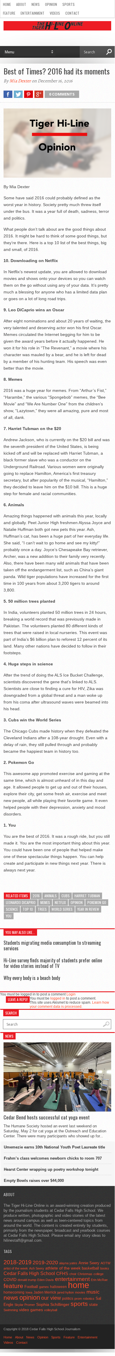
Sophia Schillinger (52, 1304)
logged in (57, 998)
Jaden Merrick (45, 1292)
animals (50, 895)
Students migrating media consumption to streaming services (52, 945)
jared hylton (65, 1292)
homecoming (14, 1292)
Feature (9, 13)
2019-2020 (45, 1262)
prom (78, 1298)
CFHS (62, 1273)
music (93, 1292)
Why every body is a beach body (32, 977)
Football (31, 1286)
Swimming (11, 1310)
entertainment (72, 1279)
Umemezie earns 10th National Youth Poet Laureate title (54, 1147)
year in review (88, 909)
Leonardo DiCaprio (21, 902)
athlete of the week (63, 1268)
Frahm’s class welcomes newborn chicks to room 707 (53, 1158)
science (12, 909)
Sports (68, 4)
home (78, 1285)
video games (31, 1310)
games (44, 1287)
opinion (77, 902)
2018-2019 (17, 1262)
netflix (60, 902)
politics (67, 1298)
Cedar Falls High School (29, 1273)
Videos (55, 13)
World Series (62, 909)
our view (51, 1298)
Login (71, 994)
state (93, 1304)
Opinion (51, 4)
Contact (72, 13)
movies (80, 1292)
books (104, 1268)
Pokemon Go (96, 902)
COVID (10, 1279)
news (11, 1297)
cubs (65, 895)
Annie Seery (89, 1263)
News (35, 4)
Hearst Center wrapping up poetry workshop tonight (51, 1169)
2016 (36, 895)
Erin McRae (99, 1280)
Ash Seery (36, 1268)
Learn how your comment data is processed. (69, 1004)
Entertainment (32, 13)
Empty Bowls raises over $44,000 (34, 1180)
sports (79, 1303)
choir (72, 1274)
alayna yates (68, 1263)
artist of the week (16, 1268)
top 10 (28, 909)
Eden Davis (45, 1280)
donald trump (27, 1280)
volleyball (50, 1310)
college (99, 1274)
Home (7, 4)
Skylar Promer (24, 1304)
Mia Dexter (20, 81)
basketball (90, 1268)
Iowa (29, 1292)
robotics (88, 1298)
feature (13, 1285)
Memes (45, 902)
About (21, 4)
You (8, 915)
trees (42, 909)
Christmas (85, 1274)
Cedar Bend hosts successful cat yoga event (47, 1117)
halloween (58, 1287)
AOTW (105, 1263)
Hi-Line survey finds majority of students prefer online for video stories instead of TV (53, 963)
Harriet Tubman (87, 895)
